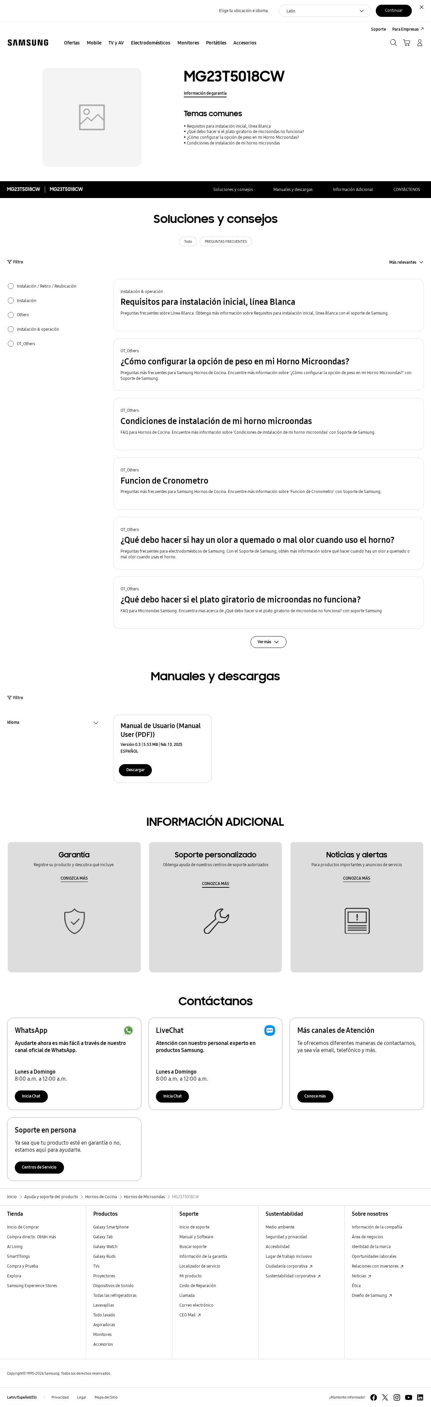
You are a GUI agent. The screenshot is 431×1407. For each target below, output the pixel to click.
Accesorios (103, 1344)
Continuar (394, 10)
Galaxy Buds (104, 1256)
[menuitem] (72, 43)
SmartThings (18, 1256)
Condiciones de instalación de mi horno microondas (233, 142)
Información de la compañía (377, 1227)
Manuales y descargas (292, 189)
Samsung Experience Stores (32, 1285)
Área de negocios (367, 1236)
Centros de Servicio (39, 1167)
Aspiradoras (104, 1324)
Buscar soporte (192, 1246)
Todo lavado (104, 1314)
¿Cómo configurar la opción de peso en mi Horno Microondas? (243, 137)
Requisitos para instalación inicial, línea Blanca (229, 126)
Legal (81, 1397)
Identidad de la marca (371, 1246)
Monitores (102, 1334)
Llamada (187, 1295)
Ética (356, 1285)
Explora (14, 1275)
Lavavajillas (103, 1305)
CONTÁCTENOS (407, 189)
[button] (268, 305)
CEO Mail (188, 1314)
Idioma (13, 723)
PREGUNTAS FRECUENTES (226, 241)
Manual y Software (196, 1236)
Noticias (359, 1275)
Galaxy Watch (105, 1246)
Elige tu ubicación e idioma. (244, 10)
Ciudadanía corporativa (287, 1266)
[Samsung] (28, 43)
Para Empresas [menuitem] (405, 29)
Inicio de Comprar (23, 1227)
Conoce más (315, 1096)
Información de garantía (205, 93)
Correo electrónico (196, 1305)
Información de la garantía (203, 1256)
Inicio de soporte (194, 1227)
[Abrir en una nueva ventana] (373, 1397)
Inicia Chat (31, 1096)
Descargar (135, 769)
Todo (188, 241)
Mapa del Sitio (106, 1397)
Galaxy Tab (103, 1236)
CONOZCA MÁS (74, 878)
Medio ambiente (280, 1227)
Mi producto (190, 1275)
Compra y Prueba (22, 1266)
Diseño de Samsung (370, 1295)
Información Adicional (353, 189)
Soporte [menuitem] (378, 29)
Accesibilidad (278, 1246)
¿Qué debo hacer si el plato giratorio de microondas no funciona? (245, 131)
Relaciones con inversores (375, 1266)
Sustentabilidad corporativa (291, 1275)
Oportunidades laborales (374, 1256)
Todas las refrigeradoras (114, 1295)
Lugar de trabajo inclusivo (289, 1256)
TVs (96, 1266)
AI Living (15, 1246)
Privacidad (60, 1397)
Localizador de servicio (199, 1266)
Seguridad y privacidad (286, 1236)
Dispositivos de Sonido (113, 1285)
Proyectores (104, 1275)
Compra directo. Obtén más (31, 1236)
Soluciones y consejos (233, 189)
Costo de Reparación (197, 1285)
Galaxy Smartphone (111, 1227)
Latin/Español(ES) (22, 1397)
